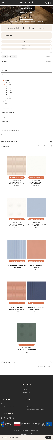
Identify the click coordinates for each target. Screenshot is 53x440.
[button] (42, 145)
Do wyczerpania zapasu (17, 177)
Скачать (3, 404)
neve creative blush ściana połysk (36, 266)
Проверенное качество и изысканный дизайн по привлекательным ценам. (26, 21)
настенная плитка (17, 180)
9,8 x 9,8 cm (17, 185)
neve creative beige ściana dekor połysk (16, 183)
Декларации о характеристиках (9, 406)
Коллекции (27, 391)
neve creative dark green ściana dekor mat (26, 350)
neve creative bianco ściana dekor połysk (16, 224)
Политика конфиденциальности (35, 409)
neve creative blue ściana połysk (36, 224)
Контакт (28, 408)
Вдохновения (26, 392)
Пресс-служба (30, 406)
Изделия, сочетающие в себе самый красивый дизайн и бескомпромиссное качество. (26, 14)
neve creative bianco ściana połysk (36, 183)
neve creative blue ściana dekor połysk (17, 266)
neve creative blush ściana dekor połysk (16, 308)
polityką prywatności (14, 437)
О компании (29, 404)
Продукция (26, 389)
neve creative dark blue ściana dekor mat (36, 308)
